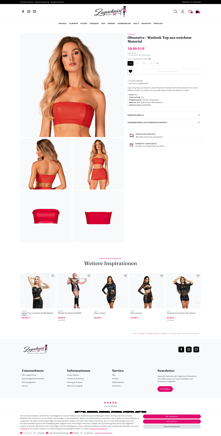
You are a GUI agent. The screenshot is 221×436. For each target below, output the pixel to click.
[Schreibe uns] (34, 11)
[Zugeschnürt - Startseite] (110, 11)
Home (135, 333)
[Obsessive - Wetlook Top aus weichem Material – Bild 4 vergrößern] (46, 216)
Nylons (83, 23)
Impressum (24, 429)
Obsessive (132, 34)
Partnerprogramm (29, 382)
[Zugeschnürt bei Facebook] (23, 11)
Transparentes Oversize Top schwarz (181, 313)
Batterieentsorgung (74, 386)
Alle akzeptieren (172, 416)
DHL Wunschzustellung (59, 433)
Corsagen (94, 23)
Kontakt (115, 379)
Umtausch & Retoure (75, 379)
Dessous (63, 23)
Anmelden (165, 389)
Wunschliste (130, 71)
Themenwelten (124, 23)
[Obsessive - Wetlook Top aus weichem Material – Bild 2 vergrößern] (46, 164)
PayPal (76, 433)
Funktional (88, 433)
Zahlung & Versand (74, 382)
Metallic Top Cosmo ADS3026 (69, 313)
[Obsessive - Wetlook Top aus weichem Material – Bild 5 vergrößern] (98, 216)
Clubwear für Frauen (153, 333)
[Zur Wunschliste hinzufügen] (53, 276)
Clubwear (73, 23)
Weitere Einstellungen (103, 433)
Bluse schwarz (99, 313)
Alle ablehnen (172, 421)
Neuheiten (146, 23)
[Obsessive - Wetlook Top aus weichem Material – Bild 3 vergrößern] (98, 164)
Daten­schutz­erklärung (98, 429)
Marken (111, 23)
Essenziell (28, 433)
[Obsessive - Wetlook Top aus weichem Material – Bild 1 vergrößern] (72, 85)
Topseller (158, 23)
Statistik (41, 433)
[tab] (164, 115)
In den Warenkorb (168, 71)
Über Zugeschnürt (29, 375)
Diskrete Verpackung (146, 144)
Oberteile (164, 333)
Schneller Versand (145, 134)
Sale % (136, 23)
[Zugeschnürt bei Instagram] (29, 11)
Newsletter (116, 386)
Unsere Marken (73, 375)
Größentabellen (118, 382)
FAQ (113, 375)
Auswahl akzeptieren (172, 426)
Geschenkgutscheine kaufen (33, 379)
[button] (183, 11)
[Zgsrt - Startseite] (36, 349)
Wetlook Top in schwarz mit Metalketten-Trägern (38, 314)
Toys (103, 23)
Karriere (25, 386)
